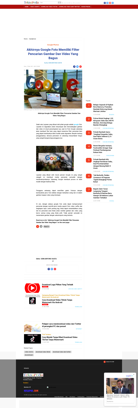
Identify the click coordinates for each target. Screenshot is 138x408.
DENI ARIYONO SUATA (55, 63)
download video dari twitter (69, 6)
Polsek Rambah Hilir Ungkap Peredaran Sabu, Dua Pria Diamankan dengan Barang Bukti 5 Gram (102, 163)
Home (27, 6)
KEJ (66, 396)
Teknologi (78, 306)
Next (46, 226)
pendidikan (78, 3)
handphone (32, 39)
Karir (71, 3)
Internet (79, 329)
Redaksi (25, 383)
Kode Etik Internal (59, 396)
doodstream (85, 6)
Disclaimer (72, 396)
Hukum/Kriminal (108, 128)
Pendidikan (110, 155)
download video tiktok (49, 6)
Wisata (111, 114)
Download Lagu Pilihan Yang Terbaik (57, 284)
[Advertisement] (69, 23)
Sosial (111, 201)
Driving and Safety (75, 289)
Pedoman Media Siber (92, 396)
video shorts (35, 6)
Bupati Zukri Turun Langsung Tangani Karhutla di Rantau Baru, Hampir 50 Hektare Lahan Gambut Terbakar (103, 193)
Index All (66, 3)
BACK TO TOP (110, 361)
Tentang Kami (80, 396)
